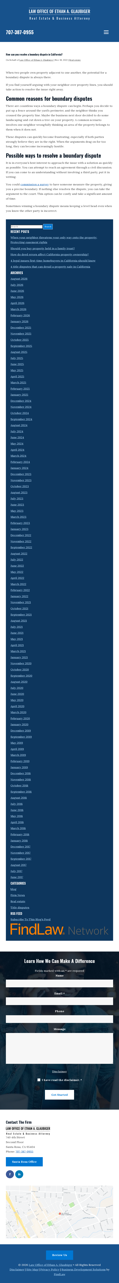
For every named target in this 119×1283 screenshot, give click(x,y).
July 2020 (17, 688)
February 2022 (20, 590)
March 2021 (18, 651)
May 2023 (17, 511)
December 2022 (21, 535)
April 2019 (17, 749)
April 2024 (17, 449)
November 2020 (21, 663)
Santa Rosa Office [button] (24, 1161)
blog (13, 889)
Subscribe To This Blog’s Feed (31, 919)
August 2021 (19, 620)
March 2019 (18, 755)
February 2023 (20, 523)
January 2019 (19, 767)
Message (60, 1029)
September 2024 (21, 419)
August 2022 (19, 553)
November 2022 (21, 541)
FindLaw (59, 1274)
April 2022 (17, 578)
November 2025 (21, 333)
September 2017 (21, 859)
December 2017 (20, 846)
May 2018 (17, 816)
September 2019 (21, 737)
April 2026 (17, 303)
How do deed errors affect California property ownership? (50, 254)
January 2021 (19, 657)
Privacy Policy (49, 1269)
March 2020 (18, 712)
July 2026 (17, 285)
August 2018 (19, 797)
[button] (106, 32)
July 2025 (17, 358)
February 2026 (20, 315)
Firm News (18, 895)
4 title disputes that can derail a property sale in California (50, 266)
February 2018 (20, 834)
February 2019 (20, 761)
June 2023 (17, 504)
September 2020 (21, 675)
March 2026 (18, 309)
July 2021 (17, 627)
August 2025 (19, 352)
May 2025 (17, 370)
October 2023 (20, 486)
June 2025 (17, 364)
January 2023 (19, 529)
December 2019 (21, 730)
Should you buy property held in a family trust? (43, 248)
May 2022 (17, 572)
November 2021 (21, 602)
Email (59, 993)
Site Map (32, 1269)
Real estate (75, 60)
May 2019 (17, 743)
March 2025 (18, 382)
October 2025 (20, 339)
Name (60, 975)
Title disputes (20, 907)
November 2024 (21, 407)
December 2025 (21, 327)
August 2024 (19, 425)
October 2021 (19, 608)
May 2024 (17, 443)
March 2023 (18, 517)
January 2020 (19, 724)
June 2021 (17, 633)
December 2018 (21, 773)
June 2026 (17, 291)
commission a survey (34, 184)
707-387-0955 (20, 32)
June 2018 (17, 810)
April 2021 (17, 645)
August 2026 (19, 278)
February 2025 (20, 388)
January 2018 (19, 840)
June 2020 (17, 694)
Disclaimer (59, 1071)
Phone (59, 1011)
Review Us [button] (59, 1255)
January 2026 (19, 321)
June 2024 (17, 437)
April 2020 (17, 706)
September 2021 (21, 614)
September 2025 (21, 346)
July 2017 (16, 871)
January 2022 (19, 596)
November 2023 (21, 480)
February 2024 (20, 462)
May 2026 (17, 297)
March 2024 (18, 455)
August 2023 (19, 492)
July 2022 (17, 559)
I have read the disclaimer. (62, 1080)
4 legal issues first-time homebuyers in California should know (53, 260)
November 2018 (21, 779)
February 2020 (20, 718)
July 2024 (17, 431)
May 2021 (17, 639)
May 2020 (17, 700)
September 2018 (21, 791)
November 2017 (21, 853)
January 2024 (19, 468)
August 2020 (19, 681)
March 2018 (18, 828)
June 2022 (17, 565)
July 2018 (17, 804)
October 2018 (19, 785)
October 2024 (20, 413)
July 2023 (17, 498)
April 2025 (17, 376)
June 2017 (17, 877)
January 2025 (19, 394)
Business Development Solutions (84, 1269)
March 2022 (18, 584)
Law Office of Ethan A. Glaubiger (36, 60)
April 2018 (17, 822)
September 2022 (21, 547)
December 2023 (21, 474)
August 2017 (18, 865)
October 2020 (20, 669)
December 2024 (21, 401)
